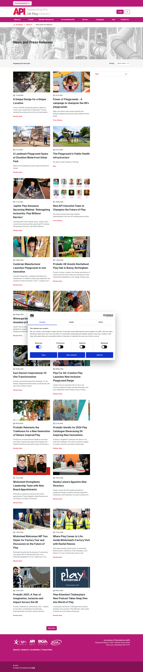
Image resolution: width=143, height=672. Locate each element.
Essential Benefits (68, 19)
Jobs (113, 19)
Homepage (19, 24)
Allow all (99, 355)
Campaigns (100, 19)
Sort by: (111, 63)
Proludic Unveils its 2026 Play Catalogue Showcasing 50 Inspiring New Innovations (70, 431)
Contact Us (125, 19)
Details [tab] (71, 322)
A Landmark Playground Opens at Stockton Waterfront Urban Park (30, 157)
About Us (17, 19)
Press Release (57, 120)
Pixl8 (33, 668)
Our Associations (21, 3)
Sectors (85, 19)
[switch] (60, 346)
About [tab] (101, 322)
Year (97, 74)
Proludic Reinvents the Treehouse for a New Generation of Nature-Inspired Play (31, 431)
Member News (17, 116)
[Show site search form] (127, 12)
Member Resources (46, 19)
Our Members (35, 650)
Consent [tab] (42, 322)
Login (120, 12)
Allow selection (71, 355)
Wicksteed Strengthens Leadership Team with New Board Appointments (28, 485)
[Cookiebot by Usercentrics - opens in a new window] (104, 315)
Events (31, 19)
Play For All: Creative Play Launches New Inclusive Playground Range (67, 377)
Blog (54, 166)
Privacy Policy (47, 650)
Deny (43, 355)
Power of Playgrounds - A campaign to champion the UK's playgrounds (71, 103)
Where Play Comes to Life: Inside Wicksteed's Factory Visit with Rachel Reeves (71, 540)
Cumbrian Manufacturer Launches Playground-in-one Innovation (29, 268)
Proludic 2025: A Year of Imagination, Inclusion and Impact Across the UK (28, 598)
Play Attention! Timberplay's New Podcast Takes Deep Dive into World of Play (70, 598)
